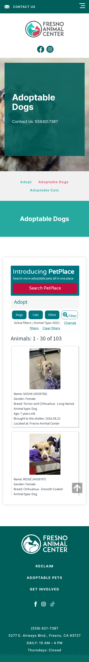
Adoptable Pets (44, 578)
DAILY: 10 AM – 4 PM (45, 643)
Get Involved (44, 589)
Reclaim (45, 566)
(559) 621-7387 (44, 628)
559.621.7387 (46, 121)
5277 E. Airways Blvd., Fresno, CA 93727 (44, 635)
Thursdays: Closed (44, 650)
